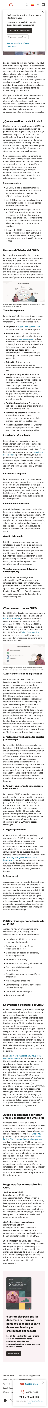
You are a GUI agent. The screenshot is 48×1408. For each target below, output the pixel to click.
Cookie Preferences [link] (25, 1380)
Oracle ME (36, 1133)
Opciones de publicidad (11, 1384)
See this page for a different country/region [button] (18, 44)
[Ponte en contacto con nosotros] (43, 4)
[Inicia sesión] (37, 4)
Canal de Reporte (9, 1380)
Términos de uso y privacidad (29, 1375)
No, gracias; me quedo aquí (17, 37)
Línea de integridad (10, 1392)
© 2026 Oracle (8, 1375)
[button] (4, 4)
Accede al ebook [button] (13, 1354)
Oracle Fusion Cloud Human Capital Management (22, 1137)
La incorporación (26, 339)
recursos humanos (11, 618)
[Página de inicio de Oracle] (11, 5)
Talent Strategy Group (31, 632)
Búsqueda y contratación (29, 326)
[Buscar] (27, 4)
